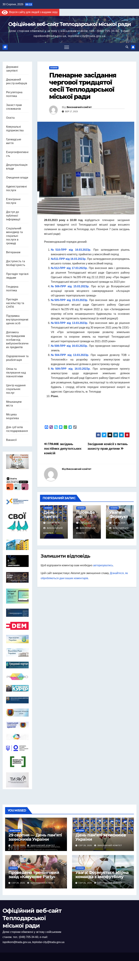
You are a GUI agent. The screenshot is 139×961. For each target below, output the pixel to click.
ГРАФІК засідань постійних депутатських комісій (63, 448)
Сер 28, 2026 (85, 845)
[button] (127, 47)
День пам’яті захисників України (53, 518)
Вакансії (11, 439)
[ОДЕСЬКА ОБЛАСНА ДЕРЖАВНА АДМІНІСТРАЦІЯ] (17, 700)
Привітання (14, 831)
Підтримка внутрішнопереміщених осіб (17, 319)
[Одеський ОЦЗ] (17, 725)
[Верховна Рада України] (17, 652)
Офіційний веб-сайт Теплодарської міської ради (69, 24)
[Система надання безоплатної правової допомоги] (17, 761)
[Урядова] (17, 613)
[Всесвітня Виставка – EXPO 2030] (17, 577)
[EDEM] (17, 626)
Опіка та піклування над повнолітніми (16, 372)
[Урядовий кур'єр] (17, 688)
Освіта (10, 117)
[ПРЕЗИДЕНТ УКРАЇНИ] (17, 639)
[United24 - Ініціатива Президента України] (17, 561)
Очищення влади (17, 177)
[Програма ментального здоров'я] (17, 779)
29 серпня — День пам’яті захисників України (35, 837)
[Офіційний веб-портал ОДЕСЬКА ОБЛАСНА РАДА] (17, 712)
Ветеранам (13, 252)
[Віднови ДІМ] (17, 544)
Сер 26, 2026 (85, 883)
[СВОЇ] (17, 522)
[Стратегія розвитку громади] (17, 461)
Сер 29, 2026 (18, 845)
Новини (53, 68)
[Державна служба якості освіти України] (17, 748)
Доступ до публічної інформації (13, 216)
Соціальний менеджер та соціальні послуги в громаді (14, 236)
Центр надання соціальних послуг (16, 389)
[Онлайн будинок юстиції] (17, 736)
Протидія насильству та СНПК (15, 303)
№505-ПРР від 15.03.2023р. (69, 300)
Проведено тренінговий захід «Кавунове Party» (33, 874)
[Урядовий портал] (17, 665)
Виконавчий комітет (79, 107)
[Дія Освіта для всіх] (17, 483)
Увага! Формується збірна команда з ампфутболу (101, 874)
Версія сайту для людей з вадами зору (33, 12)
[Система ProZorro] (17, 676)
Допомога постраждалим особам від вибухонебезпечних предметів (17, 340)
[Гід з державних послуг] (17, 596)
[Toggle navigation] (66, 47)
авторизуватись (103, 565)
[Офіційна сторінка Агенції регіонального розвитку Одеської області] (17, 501)
